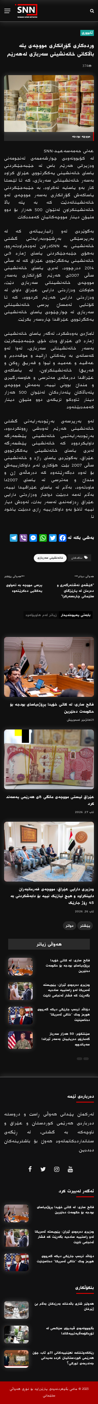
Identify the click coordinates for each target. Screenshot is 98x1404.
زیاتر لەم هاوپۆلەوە (41, 614)
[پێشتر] (86, 1058)
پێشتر (85, 925)
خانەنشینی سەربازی (50, 558)
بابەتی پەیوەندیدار (75, 614)
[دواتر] (79, 1058)
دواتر (70, 925)
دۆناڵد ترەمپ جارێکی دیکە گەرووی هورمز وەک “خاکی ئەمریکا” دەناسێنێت (63, 1014)
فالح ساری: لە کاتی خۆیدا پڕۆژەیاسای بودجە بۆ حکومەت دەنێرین (68, 965)
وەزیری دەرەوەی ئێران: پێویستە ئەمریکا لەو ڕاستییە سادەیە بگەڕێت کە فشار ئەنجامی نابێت (66, 990)
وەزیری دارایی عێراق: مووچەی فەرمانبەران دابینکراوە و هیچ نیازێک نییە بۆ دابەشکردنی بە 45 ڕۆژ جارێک (52, 896)
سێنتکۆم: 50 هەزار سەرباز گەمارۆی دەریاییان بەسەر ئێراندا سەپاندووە (66, 1039)
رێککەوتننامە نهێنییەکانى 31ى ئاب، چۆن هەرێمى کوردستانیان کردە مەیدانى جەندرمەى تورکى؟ (63, 1358)
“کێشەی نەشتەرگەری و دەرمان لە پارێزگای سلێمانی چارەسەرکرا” (75, 591)
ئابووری (87, 32)
